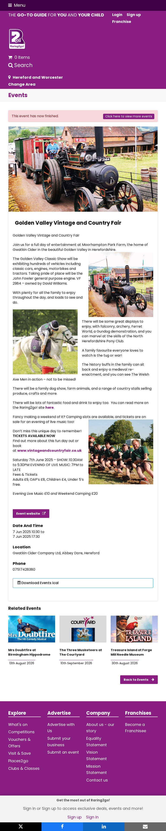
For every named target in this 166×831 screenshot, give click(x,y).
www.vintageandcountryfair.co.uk (49, 450)
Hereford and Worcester (38, 77)
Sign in (92, 817)
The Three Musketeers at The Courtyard (80, 652)
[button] (16, 5)
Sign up (74, 817)
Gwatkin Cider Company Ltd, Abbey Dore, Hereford (56, 553)
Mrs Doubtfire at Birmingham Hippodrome (29, 652)
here (49, 407)
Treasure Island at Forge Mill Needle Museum (131, 652)
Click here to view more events (128, 116)
